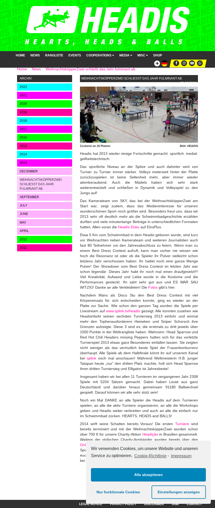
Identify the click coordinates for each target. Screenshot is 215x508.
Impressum (181, 456)
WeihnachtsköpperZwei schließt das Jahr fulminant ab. (91, 69)
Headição (150, 434)
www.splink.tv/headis (123, 311)
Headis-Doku (128, 227)
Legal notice (90, 504)
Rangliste (54, 55)
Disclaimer (154, 504)
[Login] (155, 64)
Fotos (153, 287)
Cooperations (99, 55)
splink (91, 358)
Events (74, 55)
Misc (141, 55)
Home (20, 55)
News (35, 55)
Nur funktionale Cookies (118, 492)
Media (124, 55)
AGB (175, 504)
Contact (194, 504)
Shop (157, 55)
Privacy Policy (123, 504)
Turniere (182, 424)
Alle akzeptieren (148, 475)
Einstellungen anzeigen (179, 492)
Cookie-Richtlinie (150, 456)
